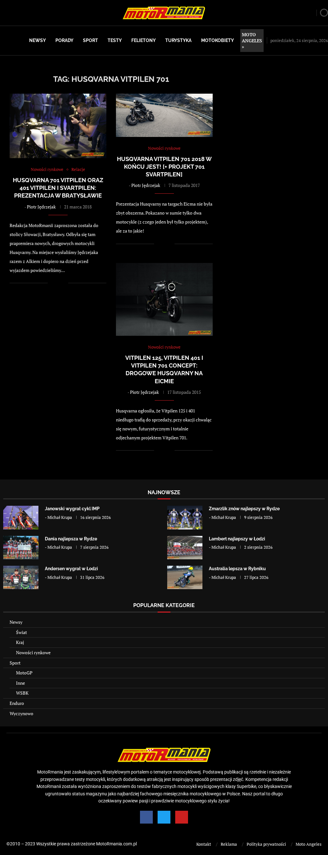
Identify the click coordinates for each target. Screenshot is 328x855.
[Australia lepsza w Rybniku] (184, 577)
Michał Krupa (59, 517)
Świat (21, 632)
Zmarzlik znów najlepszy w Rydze (244, 508)
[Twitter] (164, 817)
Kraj (20, 642)
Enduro (17, 703)
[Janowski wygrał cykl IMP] (20, 517)
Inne (20, 683)
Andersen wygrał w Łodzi (71, 568)
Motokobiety (217, 40)
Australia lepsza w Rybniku (237, 568)
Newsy (37, 40)
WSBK (22, 693)
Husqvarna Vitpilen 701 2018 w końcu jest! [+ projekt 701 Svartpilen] (164, 167)
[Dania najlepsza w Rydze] (20, 547)
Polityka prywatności (266, 844)
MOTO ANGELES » (252, 40)
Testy (115, 40)
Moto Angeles (309, 844)
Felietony (143, 40)
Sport (90, 40)
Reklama (229, 844)
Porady (64, 40)
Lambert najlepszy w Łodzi (237, 538)
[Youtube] (181, 817)
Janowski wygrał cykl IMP (72, 508)
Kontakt (203, 844)
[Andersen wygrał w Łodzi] (20, 577)
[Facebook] (146, 817)
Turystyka (178, 40)
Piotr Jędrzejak (41, 207)
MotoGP (24, 673)
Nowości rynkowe (33, 652)
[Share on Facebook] (57, 283)
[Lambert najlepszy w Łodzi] (184, 547)
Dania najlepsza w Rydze (71, 538)
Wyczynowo (21, 713)
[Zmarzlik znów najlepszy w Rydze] (184, 517)
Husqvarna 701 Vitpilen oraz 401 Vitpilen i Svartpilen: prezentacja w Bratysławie (58, 188)
